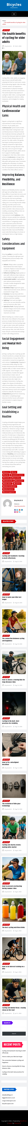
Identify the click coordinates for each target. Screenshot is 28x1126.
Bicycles (14, 4)
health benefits (9, 480)
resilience (17, 483)
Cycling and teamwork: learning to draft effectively (13, 557)
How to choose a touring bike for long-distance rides (13, 681)
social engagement (10, 492)
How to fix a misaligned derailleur (10, 763)
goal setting (17, 478)
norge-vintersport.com (9, 1101)
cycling (6, 475)
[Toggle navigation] (14, 14)
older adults (8, 483)
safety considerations (10, 486)
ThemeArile (17, 1123)
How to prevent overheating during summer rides (12, 887)
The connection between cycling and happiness (13, 639)
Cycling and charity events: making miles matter (11, 846)
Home (4, 20)
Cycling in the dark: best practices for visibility (10, 722)
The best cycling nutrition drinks (13, 927)
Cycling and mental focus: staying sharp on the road (14, 1009)
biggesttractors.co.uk (8, 1098)
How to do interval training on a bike (13, 967)
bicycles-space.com (8, 1103)
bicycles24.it (8, 46)
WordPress (23, 1121)
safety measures (9, 489)
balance (7, 472)
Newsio (10, 1123)
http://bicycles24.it (19, 506)
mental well (20, 480)
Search (7, 1023)
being (14, 472)
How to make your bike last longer (11, 598)
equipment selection (17, 475)
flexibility (7, 478)
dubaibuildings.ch (7, 1095)
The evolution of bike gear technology (11, 804)
